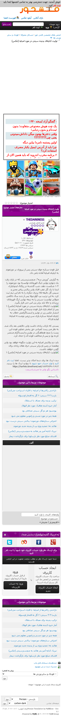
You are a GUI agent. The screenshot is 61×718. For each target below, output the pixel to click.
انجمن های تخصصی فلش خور (48, 35)
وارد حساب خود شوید (42, 363)
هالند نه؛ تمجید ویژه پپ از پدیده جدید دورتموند (34, 426)
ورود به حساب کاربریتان (16, 585)
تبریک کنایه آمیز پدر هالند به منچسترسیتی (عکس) (32, 431)
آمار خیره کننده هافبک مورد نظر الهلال (39, 405)
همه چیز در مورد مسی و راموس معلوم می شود (33, 416)
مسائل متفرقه (27, 35)
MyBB (34, 714)
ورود (47, 27)
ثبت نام (36, 27)
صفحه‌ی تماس (52, 703)
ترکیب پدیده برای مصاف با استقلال (40, 400)
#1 (57, 263)
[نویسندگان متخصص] (31, 258)
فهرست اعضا (10, 17)
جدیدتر (44, 522)
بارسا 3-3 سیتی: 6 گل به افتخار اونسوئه (37, 395)
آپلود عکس (26, 17)
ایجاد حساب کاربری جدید (48, 589)
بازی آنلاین (38, 17)
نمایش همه (27, 534)
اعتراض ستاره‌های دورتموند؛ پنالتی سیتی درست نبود (31, 421)
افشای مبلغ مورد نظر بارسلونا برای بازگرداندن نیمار (32, 436)
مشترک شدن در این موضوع (46, 666)
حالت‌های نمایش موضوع (13, 207)
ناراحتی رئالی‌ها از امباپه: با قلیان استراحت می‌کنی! (31, 390)
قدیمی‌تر (53, 522)
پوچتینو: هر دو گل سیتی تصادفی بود (39, 410)
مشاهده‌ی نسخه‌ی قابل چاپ (45, 663)
